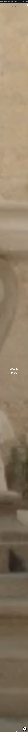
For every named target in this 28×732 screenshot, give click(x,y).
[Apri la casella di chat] (25, 729)
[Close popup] (25, 723)
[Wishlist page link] (20, 5)
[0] (26, 5)
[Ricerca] (23, 5)
